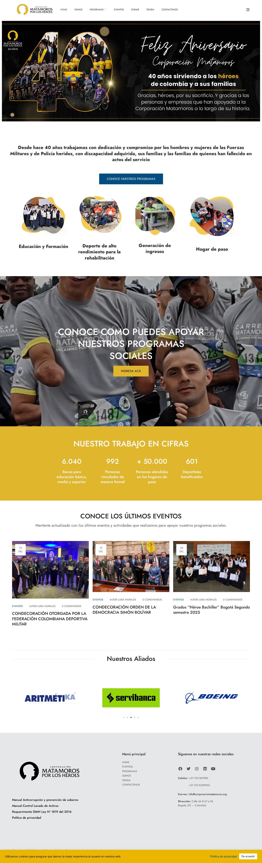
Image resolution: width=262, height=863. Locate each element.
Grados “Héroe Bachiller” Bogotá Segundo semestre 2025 (211, 609)
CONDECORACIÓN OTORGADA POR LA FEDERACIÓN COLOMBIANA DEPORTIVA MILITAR (49, 619)
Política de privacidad (224, 856)
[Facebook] (180, 768)
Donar (135, 9)
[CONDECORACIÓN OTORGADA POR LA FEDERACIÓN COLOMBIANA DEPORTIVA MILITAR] (50, 569)
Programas (97, 9)
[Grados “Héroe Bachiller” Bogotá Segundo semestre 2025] (211, 566)
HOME (63, 9)
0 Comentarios (71, 606)
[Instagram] (196, 768)
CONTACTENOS (169, 9)
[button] (248, 9)
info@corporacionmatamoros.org (208, 794)
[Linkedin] (205, 768)
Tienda (150, 9)
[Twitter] (188, 768)
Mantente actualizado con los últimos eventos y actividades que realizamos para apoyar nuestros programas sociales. (131, 525)
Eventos (119, 9)
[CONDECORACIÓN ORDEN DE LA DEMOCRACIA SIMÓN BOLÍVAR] (131, 566)
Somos (78, 9)
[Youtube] (213, 768)
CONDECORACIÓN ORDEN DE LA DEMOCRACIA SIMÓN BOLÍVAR (124, 609)
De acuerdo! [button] (248, 856)
